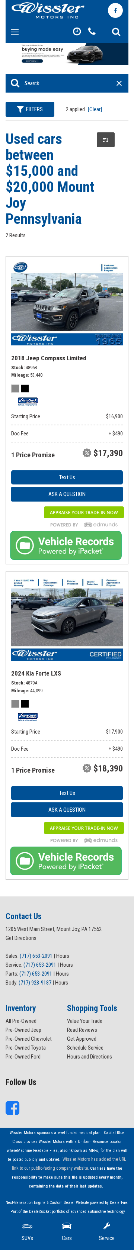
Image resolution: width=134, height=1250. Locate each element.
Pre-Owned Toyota (26, 1047)
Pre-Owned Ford (23, 1056)
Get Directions (21, 938)
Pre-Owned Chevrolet (29, 1038)
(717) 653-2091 (36, 956)
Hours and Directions (89, 1056)
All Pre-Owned (21, 1021)
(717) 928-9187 (35, 982)
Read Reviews (82, 1030)
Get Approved (81, 1038)
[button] (116, 32)
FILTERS (34, 109)
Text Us (67, 477)
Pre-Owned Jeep (23, 1030)
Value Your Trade (84, 1021)
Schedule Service (85, 1047)
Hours (62, 956)
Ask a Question (67, 494)
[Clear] (95, 109)
